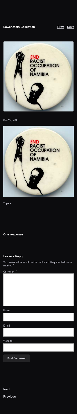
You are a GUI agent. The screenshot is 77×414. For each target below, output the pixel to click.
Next (70, 27)
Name (6, 310)
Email (6, 325)
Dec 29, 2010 (10, 120)
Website (8, 341)
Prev (60, 27)
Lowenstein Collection (19, 27)
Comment (10, 271)
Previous (9, 396)
